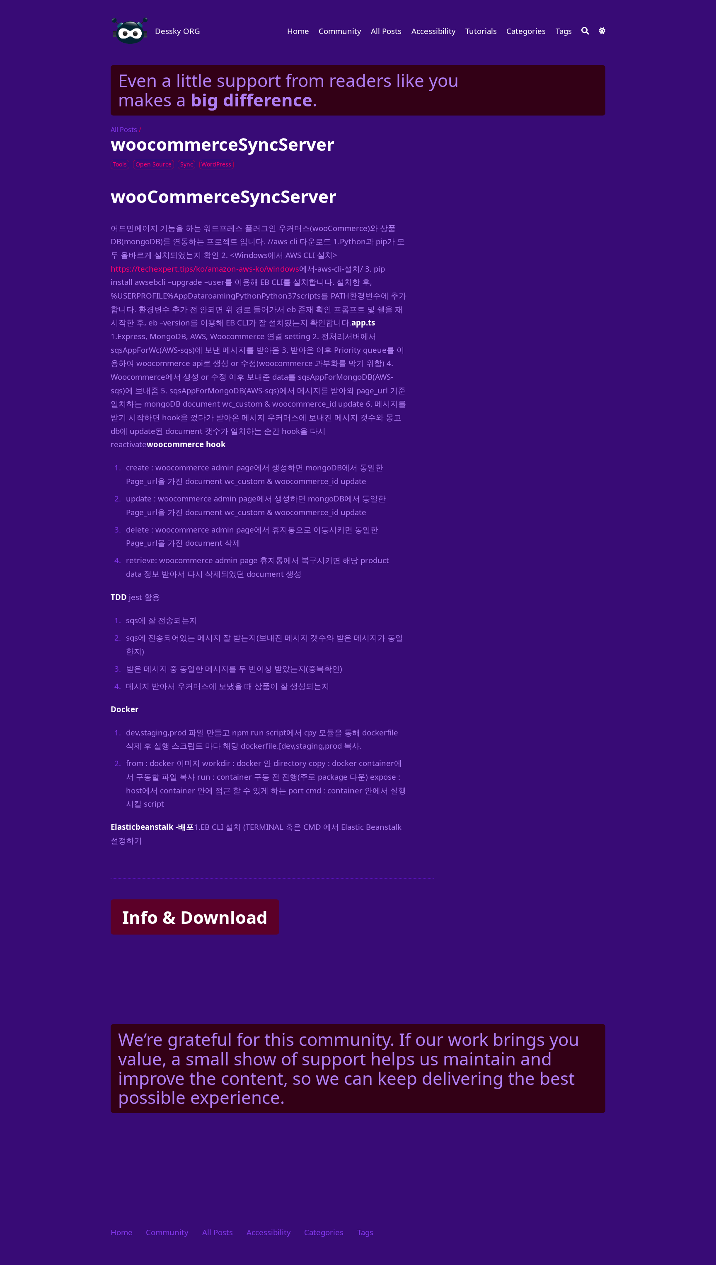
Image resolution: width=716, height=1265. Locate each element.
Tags (564, 31)
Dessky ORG (177, 31)
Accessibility (433, 31)
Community (340, 31)
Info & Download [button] (195, 917)
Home (298, 31)
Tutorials (481, 31)
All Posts (386, 31)
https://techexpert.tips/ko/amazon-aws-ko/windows (205, 268)
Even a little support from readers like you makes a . (288, 89)
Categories (526, 31)
